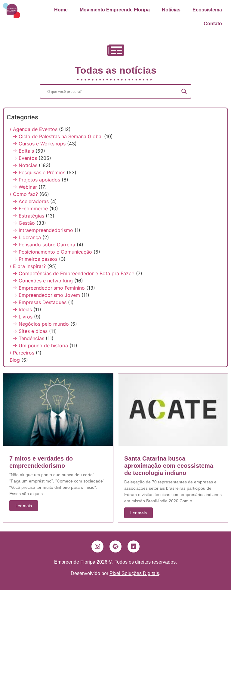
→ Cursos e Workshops (39, 144)
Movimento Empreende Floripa (115, 9)
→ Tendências (28, 338)
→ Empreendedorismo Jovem (46, 295)
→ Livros (22, 317)
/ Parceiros (22, 353)
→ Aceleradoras (31, 201)
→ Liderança (27, 237)
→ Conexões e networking (43, 281)
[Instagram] (97, 546)
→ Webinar (25, 187)
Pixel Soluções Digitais (134, 573)
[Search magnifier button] (184, 91)
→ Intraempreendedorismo (43, 230)
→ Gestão (24, 223)
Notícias (171, 9)
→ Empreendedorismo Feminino (49, 288)
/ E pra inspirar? (28, 266)
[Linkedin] (134, 546)
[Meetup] (115, 546)
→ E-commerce (30, 208)
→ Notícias (25, 165)
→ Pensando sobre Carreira (44, 245)
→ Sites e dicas (30, 331)
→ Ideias (22, 309)
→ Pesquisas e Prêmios (39, 172)
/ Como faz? (24, 194)
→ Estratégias (28, 216)
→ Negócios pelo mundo (41, 324)
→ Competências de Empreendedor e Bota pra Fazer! (73, 273)
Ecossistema (207, 9)
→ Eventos (25, 158)
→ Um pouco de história (40, 345)
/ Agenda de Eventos (33, 129)
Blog (15, 360)
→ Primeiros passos (35, 259)
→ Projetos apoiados (36, 180)
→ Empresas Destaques (39, 302)
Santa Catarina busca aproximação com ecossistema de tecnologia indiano (168, 465)
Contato (213, 23)
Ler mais (23, 505)
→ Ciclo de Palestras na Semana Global (58, 136)
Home (61, 9)
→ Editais (23, 151)
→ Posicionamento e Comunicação (52, 252)
